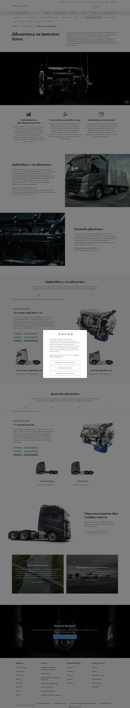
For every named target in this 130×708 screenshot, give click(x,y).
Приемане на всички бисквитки (65, 362)
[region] (65, 354)
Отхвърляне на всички (65, 368)
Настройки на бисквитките (65, 373)
